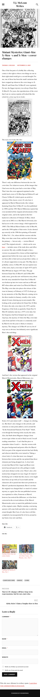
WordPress (24, 693)
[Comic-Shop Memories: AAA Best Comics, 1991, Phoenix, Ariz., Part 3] (26, 548)
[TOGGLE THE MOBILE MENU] (3, 4)
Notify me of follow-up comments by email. (17, 667)
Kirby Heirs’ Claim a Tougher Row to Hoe (22, 603)
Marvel (19, 580)
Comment (6, 616)
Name (4, 639)
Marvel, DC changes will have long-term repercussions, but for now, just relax (17, 593)
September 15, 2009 (24, 65)
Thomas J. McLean (8, 65)
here (3, 247)
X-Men (27, 580)
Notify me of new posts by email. (14, 670)
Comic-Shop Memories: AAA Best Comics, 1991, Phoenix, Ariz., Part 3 (26, 556)
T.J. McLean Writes (20, 4)
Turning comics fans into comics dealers (9, 555)
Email (5, 648)
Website (5, 657)
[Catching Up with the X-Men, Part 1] (9, 564)
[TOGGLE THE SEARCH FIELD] (37, 4)
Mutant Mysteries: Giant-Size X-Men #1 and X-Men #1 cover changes (19, 55)
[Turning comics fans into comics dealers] (9, 548)
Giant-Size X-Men (9, 580)
